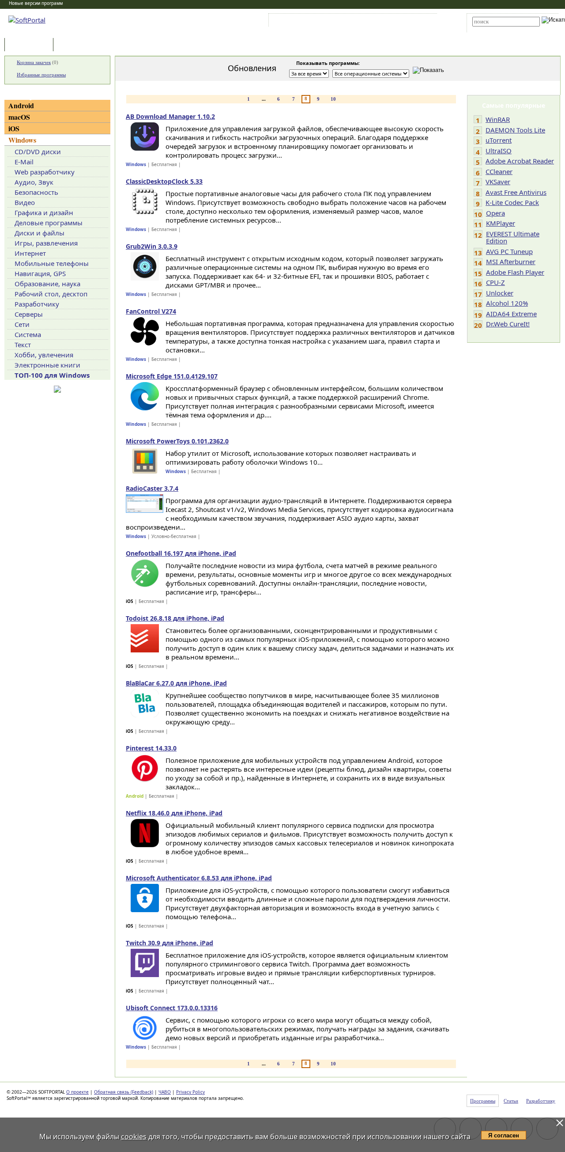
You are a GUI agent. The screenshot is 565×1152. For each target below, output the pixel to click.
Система (28, 334)
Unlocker (499, 292)
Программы (31, 45)
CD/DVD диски (38, 151)
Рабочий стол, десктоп (51, 293)
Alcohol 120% (507, 303)
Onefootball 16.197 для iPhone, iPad (181, 553)
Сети (22, 324)
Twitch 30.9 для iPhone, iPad (169, 943)
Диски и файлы (39, 232)
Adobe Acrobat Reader (520, 160)
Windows (22, 140)
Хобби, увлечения (44, 354)
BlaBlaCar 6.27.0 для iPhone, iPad (176, 683)
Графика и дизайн (44, 212)
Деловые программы (49, 222)
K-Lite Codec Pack (512, 202)
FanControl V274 (151, 311)
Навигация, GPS (40, 273)
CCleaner (499, 171)
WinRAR (498, 119)
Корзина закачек (34, 62)
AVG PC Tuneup (509, 251)
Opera (495, 212)
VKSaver (498, 181)
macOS (19, 117)
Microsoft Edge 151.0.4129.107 (172, 376)
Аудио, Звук (34, 182)
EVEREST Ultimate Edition (512, 237)
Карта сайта (392, 21)
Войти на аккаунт (297, 21)
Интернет (30, 253)
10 (333, 99)
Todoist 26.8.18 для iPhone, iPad (175, 618)
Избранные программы (41, 74)
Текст (23, 344)
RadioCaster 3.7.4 (152, 488)
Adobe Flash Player (515, 272)
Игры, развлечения (46, 243)
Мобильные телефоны (52, 263)
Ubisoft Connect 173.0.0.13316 (172, 1008)
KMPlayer (500, 223)
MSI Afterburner (510, 261)
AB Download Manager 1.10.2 (170, 116)
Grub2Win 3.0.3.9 (151, 246)
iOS (13, 128)
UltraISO (499, 150)
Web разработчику (45, 171)
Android (21, 105)
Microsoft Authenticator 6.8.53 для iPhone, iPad (199, 878)
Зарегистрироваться (347, 21)
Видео (25, 202)
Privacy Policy (190, 1092)
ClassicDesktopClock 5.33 (164, 181)
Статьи (74, 45)
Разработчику (37, 303)
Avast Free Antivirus (516, 192)
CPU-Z (495, 282)
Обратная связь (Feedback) (123, 1092)
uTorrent (499, 140)
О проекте (77, 1092)
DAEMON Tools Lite (515, 129)
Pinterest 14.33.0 (151, 748)
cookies (134, 1136)
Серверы (29, 314)
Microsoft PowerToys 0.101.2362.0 (177, 441)
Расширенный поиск (497, 29)
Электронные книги (47, 364)
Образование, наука (47, 283)
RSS (419, 21)
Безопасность (36, 192)
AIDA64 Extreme (511, 313)
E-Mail (24, 161)
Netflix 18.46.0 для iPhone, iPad (174, 813)
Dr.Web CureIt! (508, 323)
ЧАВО (164, 1092)
